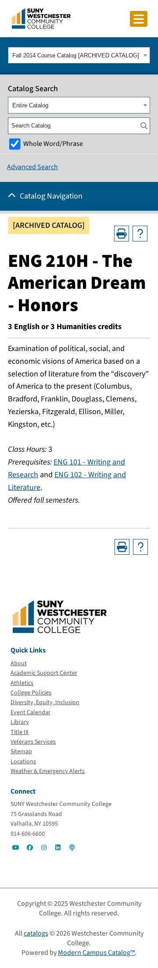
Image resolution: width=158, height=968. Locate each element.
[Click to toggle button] (138, 19)
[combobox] (79, 55)
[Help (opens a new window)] (140, 233)
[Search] (144, 125)
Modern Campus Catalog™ (96, 952)
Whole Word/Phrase (53, 143)
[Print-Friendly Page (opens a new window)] (121, 233)
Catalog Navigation (51, 196)
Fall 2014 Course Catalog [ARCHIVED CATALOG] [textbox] (75, 55)
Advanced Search (32, 167)
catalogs (36, 933)
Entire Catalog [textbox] (30, 105)
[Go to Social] (16, 847)
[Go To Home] (41, 18)
